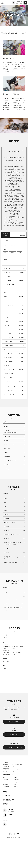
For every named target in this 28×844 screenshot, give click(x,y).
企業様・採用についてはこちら (14, 747)
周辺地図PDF (6, 650)
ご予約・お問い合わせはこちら (14, 721)
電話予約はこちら (14, 734)
